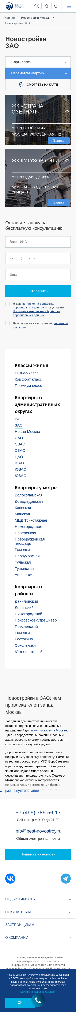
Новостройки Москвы (35, 17)
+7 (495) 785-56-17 (38, 812)
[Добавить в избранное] (67, 111)
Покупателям (18, 912)
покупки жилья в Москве (49, 730)
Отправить (38, 291)
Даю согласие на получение (40, 325)
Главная (9, 17)
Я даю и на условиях (38, 309)
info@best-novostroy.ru (38, 831)
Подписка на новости (38, 854)
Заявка (58, 140)
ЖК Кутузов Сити (35, 160)
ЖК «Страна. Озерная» (28, 109)
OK (20, 1002)
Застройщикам (19, 925)
